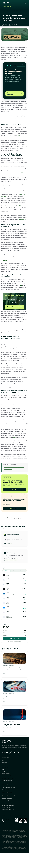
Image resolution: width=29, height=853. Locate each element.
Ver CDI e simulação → (14, 638)
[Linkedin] (10, 752)
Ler (4, 673)
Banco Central (22, 219)
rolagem (5, 260)
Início (3, 10)
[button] (25, 3)
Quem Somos (5, 767)
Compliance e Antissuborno (8, 805)
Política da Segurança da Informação (10, 803)
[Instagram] (3, 752)
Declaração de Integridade (8, 809)
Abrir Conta (4, 762)
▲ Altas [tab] (6, 570)
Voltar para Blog (7, 6)
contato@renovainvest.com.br (8, 787)
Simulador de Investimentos (8, 775)
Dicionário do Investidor (7, 780)
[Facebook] (6, 752)
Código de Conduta (6, 807)
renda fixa (21, 422)
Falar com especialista (7, 792)
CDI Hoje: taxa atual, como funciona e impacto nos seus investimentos (12, 726)
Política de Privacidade (7, 798)
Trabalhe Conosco (6, 773)
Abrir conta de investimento (10, 93)
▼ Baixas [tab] (14, 570)
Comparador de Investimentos (9, 778)
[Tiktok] (18, 752)
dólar (22, 172)
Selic (21, 285)
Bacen (14, 437)
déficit (19, 135)
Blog (8, 10)
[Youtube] (14, 752)
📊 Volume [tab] (22, 570)
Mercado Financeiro (17, 10)
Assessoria (4, 764)
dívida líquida (22, 206)
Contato (3, 771)
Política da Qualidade (6, 800)
